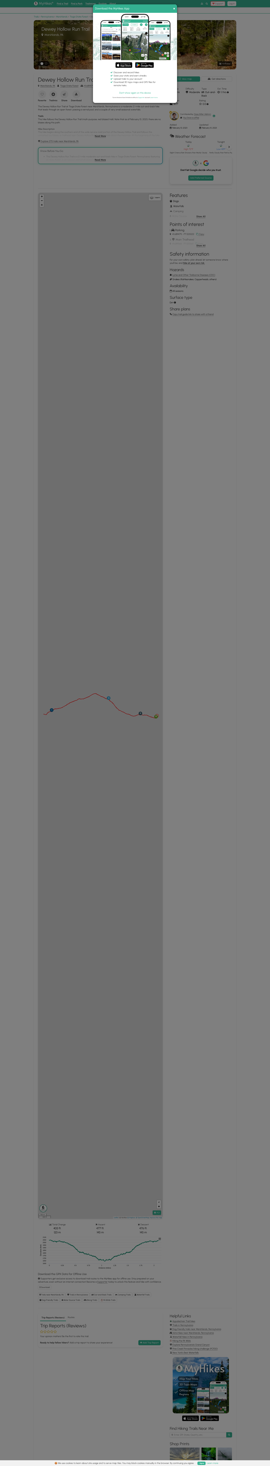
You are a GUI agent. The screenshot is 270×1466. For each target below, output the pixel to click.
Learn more (154, 97)
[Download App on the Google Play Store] (144, 63)
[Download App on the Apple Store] (123, 65)
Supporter (141, 97)
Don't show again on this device (135, 92)
